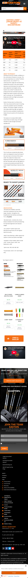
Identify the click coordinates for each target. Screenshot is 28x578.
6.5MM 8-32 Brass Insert (19, 295)
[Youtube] (12, 548)
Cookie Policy (10, 576)
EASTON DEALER (15, 375)
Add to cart (19, 302)
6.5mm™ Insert (8, 319)
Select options (8, 303)
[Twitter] (9, 548)
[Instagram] (3, 548)
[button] (26, 566)
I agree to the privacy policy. (9, 443)
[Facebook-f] (6, 548)
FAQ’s (10, 528)
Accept (14, 572)
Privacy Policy (16, 576)
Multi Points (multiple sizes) (8, 295)
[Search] (25, 8)
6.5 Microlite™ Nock (20, 320)
